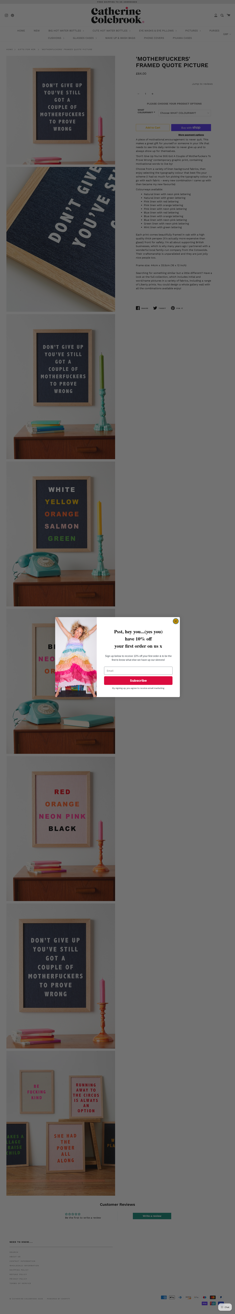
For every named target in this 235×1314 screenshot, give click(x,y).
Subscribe (138, 680)
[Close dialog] (176, 621)
